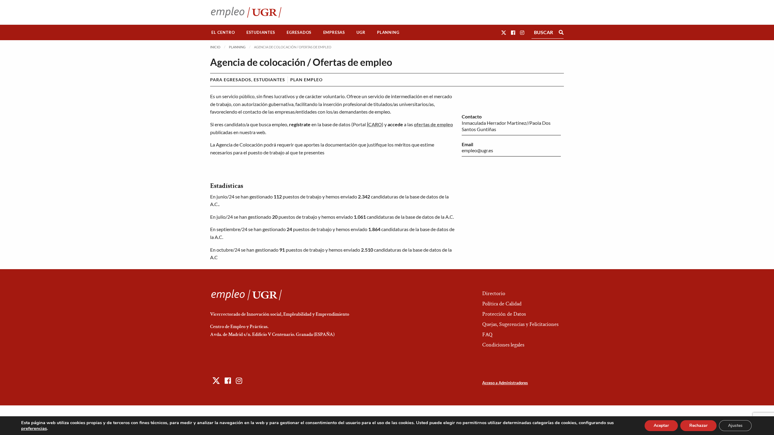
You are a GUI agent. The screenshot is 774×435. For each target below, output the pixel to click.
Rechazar (698, 425)
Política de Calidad (502, 303)
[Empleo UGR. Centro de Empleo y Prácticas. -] (246, 12)
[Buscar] (561, 32)
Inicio (215, 47)
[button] (504, 32)
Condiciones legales (503, 344)
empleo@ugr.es (477, 150)
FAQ (487, 334)
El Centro (223, 32)
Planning (388, 32)
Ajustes (735, 425)
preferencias (34, 428)
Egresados (299, 32)
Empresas (334, 32)
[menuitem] (223, 32)
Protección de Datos (504, 314)
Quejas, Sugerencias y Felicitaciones (520, 324)
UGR (360, 32)
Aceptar (661, 425)
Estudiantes (260, 32)
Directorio (493, 293)
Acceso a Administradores (505, 382)
